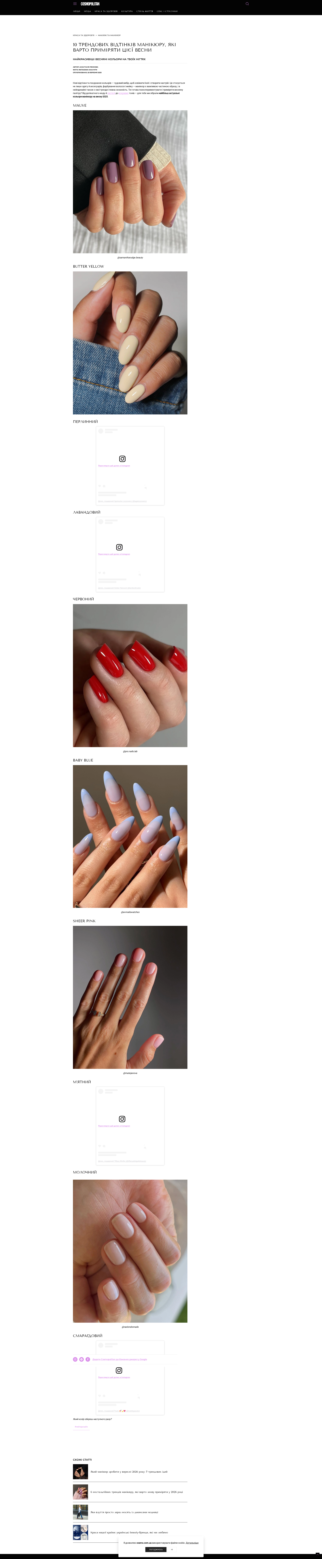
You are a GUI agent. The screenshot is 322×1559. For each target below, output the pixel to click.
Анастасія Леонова (88, 69)
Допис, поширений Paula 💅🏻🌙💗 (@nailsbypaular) (119, 1413)
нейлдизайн (81, 1429)
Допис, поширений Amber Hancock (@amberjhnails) (119, 590)
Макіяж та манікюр (109, 38)
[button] (317, 1554)
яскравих (124, 95)
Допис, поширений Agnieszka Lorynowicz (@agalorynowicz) (122, 504)
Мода (87, 11)
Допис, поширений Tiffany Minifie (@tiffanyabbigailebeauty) (122, 1164)
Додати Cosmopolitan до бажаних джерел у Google (120, 1438)
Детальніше (192, 1543)
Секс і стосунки (167, 11)
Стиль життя (144, 11)
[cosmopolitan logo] (90, 4)
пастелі (111, 95)
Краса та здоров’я (106, 11)
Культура (127, 11)
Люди (76, 11)
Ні (172, 1549)
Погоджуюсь (156, 1549)
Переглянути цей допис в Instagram (114, 468)
